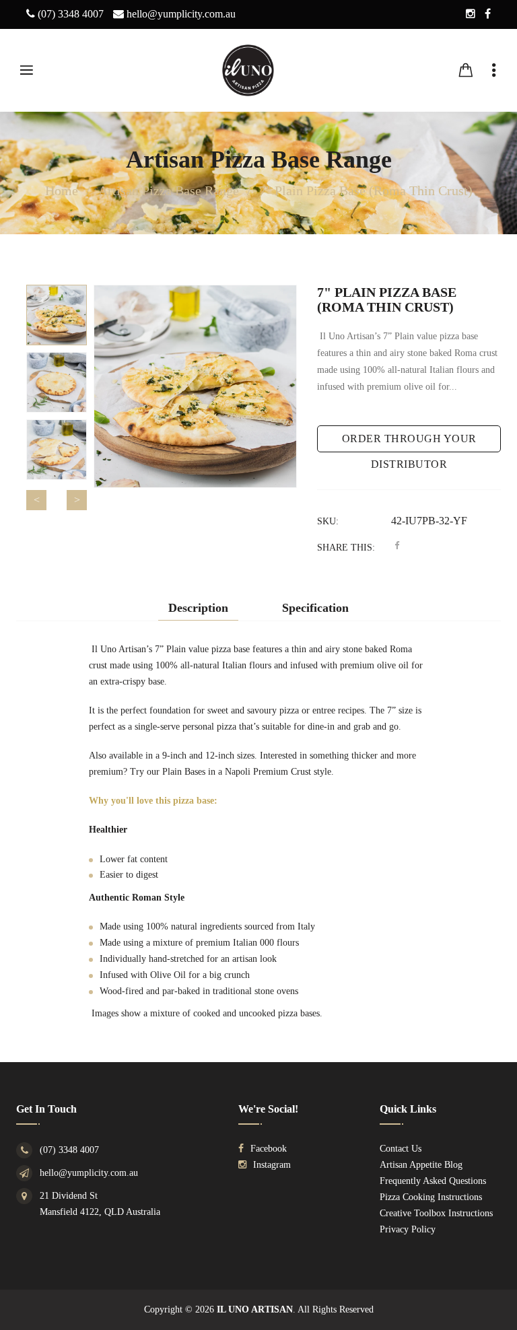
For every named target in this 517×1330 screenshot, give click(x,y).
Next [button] (77, 500)
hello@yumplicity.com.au (89, 1173)
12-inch (219, 755)
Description (198, 608)
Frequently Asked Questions (433, 1181)
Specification (315, 608)
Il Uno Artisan (255, 1309)
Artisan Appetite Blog (421, 1165)
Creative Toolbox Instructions (436, 1213)
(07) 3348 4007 (69, 1150)
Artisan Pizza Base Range (259, 159)
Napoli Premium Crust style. (279, 772)
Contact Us (400, 1149)
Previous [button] (36, 500)
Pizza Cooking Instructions (431, 1197)
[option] (56, 315)
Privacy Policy (408, 1229)
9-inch (174, 755)
